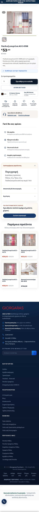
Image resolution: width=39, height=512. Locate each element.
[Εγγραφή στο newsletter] (34, 353)
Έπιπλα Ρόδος (7, 441)
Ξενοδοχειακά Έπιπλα (9, 459)
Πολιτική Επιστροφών (9, 430)
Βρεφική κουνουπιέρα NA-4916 (28, 280)
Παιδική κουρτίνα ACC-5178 (9, 280)
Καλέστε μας (12, 115)
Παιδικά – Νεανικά (8, 378)
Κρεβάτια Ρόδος (7, 456)
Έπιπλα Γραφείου (8, 382)
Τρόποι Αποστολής (8, 411)
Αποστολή (19, 474)
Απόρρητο (13, 474)
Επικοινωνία (6, 401)
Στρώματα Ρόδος (7, 453)
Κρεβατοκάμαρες (8, 372)
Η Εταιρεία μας (7, 395)
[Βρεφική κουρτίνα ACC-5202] (29, 240)
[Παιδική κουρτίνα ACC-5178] (10, 269)
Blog (3, 398)
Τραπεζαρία (6, 375)
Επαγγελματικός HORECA (10, 385)
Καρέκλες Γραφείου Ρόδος (10, 447)
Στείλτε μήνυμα (24, 115)
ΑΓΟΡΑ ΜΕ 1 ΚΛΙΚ (20, 88)
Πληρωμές (26, 474)
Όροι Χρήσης (6, 421)
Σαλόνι (4, 369)
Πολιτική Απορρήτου (9, 424)
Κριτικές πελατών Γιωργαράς (15, 493)
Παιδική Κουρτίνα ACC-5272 (10, 251)
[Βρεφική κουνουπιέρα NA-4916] (29, 269)
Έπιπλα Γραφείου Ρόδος (10, 444)
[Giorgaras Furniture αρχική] (19, 309)
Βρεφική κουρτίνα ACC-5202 (28, 251)
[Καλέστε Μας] (4, 501)
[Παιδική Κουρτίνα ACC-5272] (10, 240)
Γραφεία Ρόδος (7, 450)
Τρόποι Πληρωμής (8, 408)
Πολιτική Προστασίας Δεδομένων (13, 427)
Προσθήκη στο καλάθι (24, 81)
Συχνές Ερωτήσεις (8, 404)
